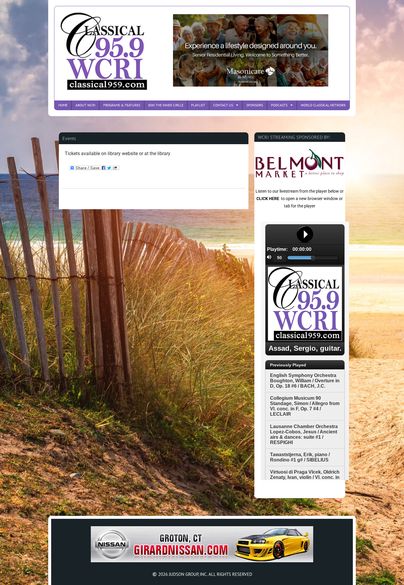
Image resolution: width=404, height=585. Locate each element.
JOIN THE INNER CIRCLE (165, 105)
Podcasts (279, 105)
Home (62, 105)
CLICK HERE (267, 198)
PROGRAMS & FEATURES (121, 105)
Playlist (198, 105)
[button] (69, 138)
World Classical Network (323, 105)
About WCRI (85, 105)
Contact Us (223, 105)
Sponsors (254, 105)
